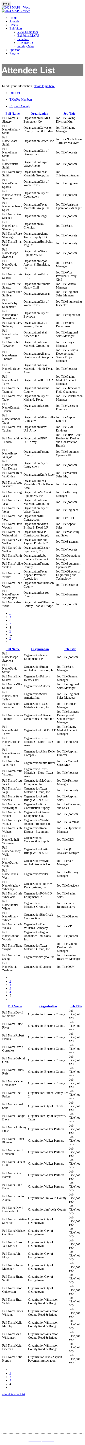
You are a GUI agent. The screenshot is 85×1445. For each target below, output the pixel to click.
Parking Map (25, 46)
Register (14, 53)
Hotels (13, 25)
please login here (44, 86)
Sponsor (14, 49)
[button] (13, 1394)
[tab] (46, 93)
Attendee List (25, 42)
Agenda (14, 21)
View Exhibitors (27, 32)
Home (13, 17)
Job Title (69, 113)
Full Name (13, 113)
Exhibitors (15, 28)
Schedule (23, 39)
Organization (39, 113)
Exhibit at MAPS (28, 35)
